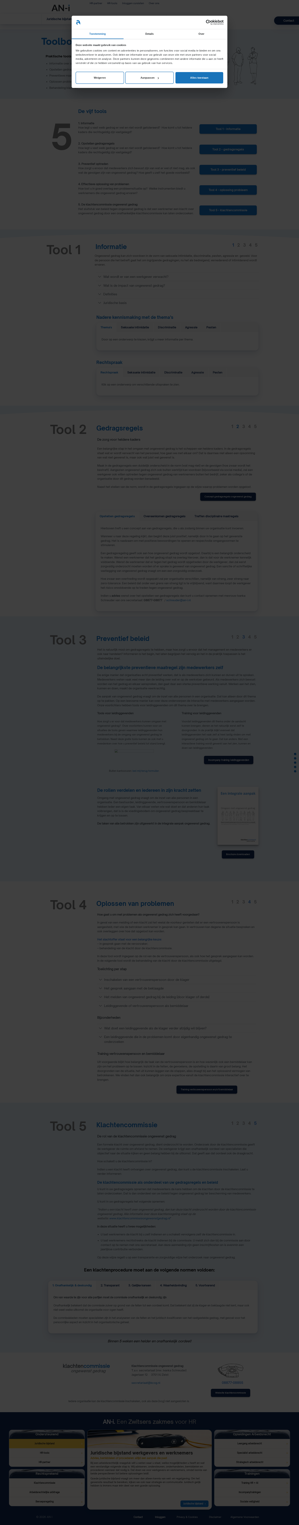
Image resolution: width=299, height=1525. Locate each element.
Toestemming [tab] (97, 33)
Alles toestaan (199, 77)
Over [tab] (201, 33)
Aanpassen (148, 77)
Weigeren (100, 77)
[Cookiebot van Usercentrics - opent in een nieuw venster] (208, 22)
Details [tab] (149, 33)
